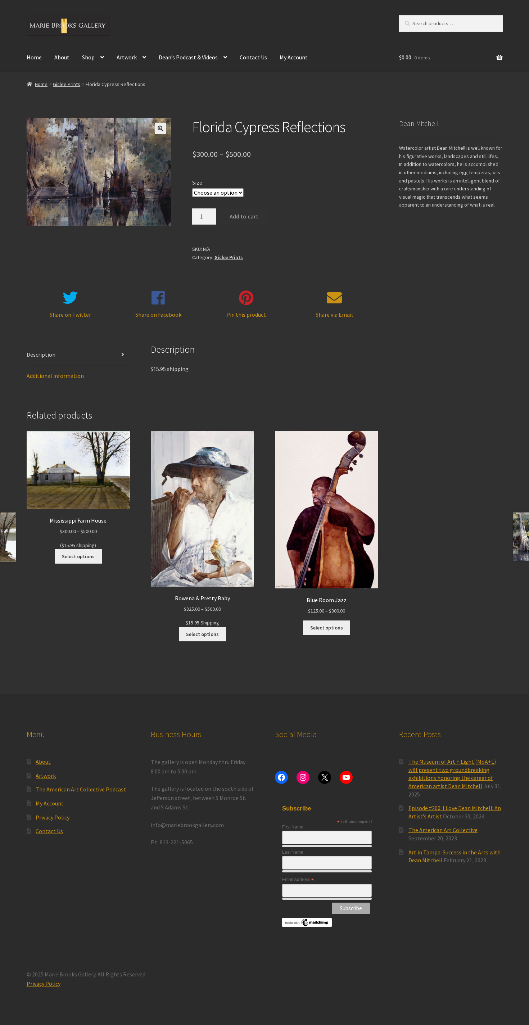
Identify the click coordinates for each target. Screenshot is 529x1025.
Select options (78, 556)
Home (34, 57)
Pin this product (246, 314)
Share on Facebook (158, 314)
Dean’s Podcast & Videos (188, 57)
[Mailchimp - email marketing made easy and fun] (307, 922)
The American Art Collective (443, 830)
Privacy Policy (52, 817)
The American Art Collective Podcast (81, 789)
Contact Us (253, 57)
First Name (292, 827)
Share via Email (334, 314)
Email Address (298, 880)
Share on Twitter (70, 314)
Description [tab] (41, 354)
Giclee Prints (66, 84)
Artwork (127, 57)
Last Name (292, 852)
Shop (88, 57)
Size (197, 182)
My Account (294, 57)
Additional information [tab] (55, 375)
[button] (160, 128)
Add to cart (244, 216)
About (61, 57)
